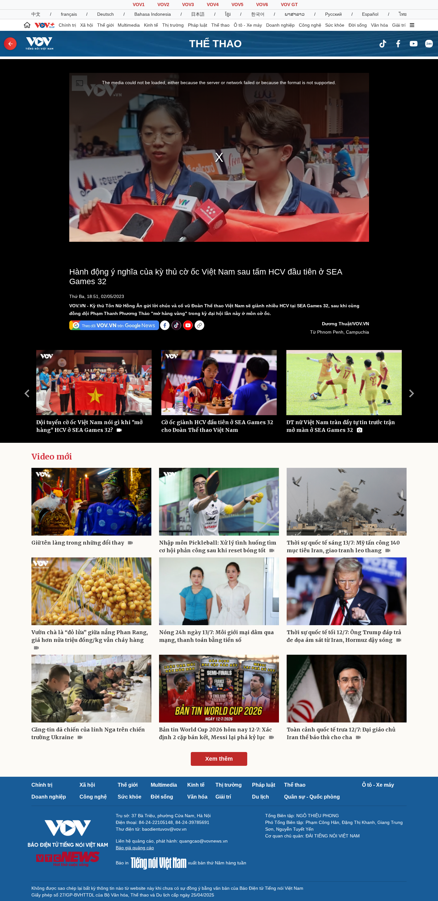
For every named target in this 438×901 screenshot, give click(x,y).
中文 (35, 14)
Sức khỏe (334, 25)
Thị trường (173, 25)
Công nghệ (310, 25)
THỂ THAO (215, 43)
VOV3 (188, 4)
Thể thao (220, 25)
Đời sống (358, 25)
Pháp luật (197, 25)
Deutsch (105, 14)
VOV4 (213, 4)
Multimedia (129, 25)
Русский (333, 14)
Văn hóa (379, 25)
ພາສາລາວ (295, 14)
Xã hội (86, 25)
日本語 (198, 14)
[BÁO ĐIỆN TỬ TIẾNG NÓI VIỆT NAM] (35, 43)
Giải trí (399, 25)
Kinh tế (151, 25)
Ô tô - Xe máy (248, 25)
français (69, 14)
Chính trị (67, 25)
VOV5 (237, 4)
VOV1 (139, 4)
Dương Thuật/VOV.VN (345, 323)
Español (370, 14)
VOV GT (289, 4)
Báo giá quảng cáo (135, 847)
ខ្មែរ (228, 14)
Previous (26, 393)
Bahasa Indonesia (152, 14)
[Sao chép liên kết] (199, 325)
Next (411, 393)
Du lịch (260, 797)
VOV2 (163, 4)
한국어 (258, 14)
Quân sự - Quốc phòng (312, 797)
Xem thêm (219, 759)
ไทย (403, 14)
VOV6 (262, 4)
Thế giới (105, 25)
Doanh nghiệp (280, 25)
